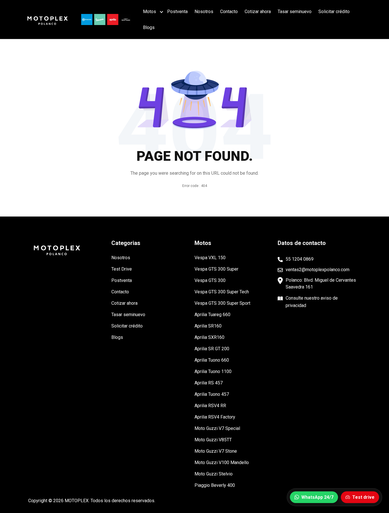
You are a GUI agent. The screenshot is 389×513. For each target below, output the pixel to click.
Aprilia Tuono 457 (212, 394)
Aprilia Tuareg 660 (212, 314)
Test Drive (121, 269)
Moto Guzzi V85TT (213, 439)
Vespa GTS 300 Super (216, 269)
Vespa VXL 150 (210, 257)
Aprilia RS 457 (209, 383)
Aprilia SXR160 (209, 337)
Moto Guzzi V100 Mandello (222, 462)
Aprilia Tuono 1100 (213, 371)
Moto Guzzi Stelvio (214, 474)
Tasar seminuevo (295, 11)
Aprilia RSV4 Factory (215, 417)
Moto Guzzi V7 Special (217, 428)
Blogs (149, 27)
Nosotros (204, 11)
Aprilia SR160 (208, 326)
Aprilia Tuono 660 (212, 360)
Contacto (229, 11)
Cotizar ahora (258, 11)
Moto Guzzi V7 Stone (216, 451)
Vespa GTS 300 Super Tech (222, 291)
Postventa (177, 11)
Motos (149, 11)
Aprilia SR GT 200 (212, 348)
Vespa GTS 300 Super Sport (222, 303)
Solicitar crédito (334, 11)
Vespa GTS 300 (210, 280)
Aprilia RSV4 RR (210, 405)
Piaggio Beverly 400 (215, 485)
